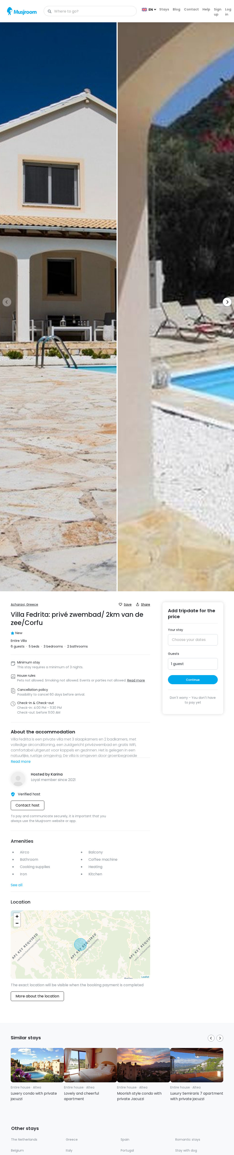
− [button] (17, 923)
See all (16, 885)
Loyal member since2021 (53, 779)
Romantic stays (187, 1139)
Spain (125, 1139)
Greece (72, 1139)
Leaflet (145, 976)
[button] (226, 302)
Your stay (175, 629)
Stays (164, 9)
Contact (191, 9)
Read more (21, 761)
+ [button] (17, 916)
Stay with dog (186, 1150)
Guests (173, 653)
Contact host (28, 805)
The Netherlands (24, 1139)
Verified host (29, 794)
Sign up (217, 12)
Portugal (127, 1150)
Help (206, 9)
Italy (69, 1150)
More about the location (37, 996)
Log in (228, 12)
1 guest (177, 663)
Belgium (17, 1150)
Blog (176, 9)
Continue (193, 680)
